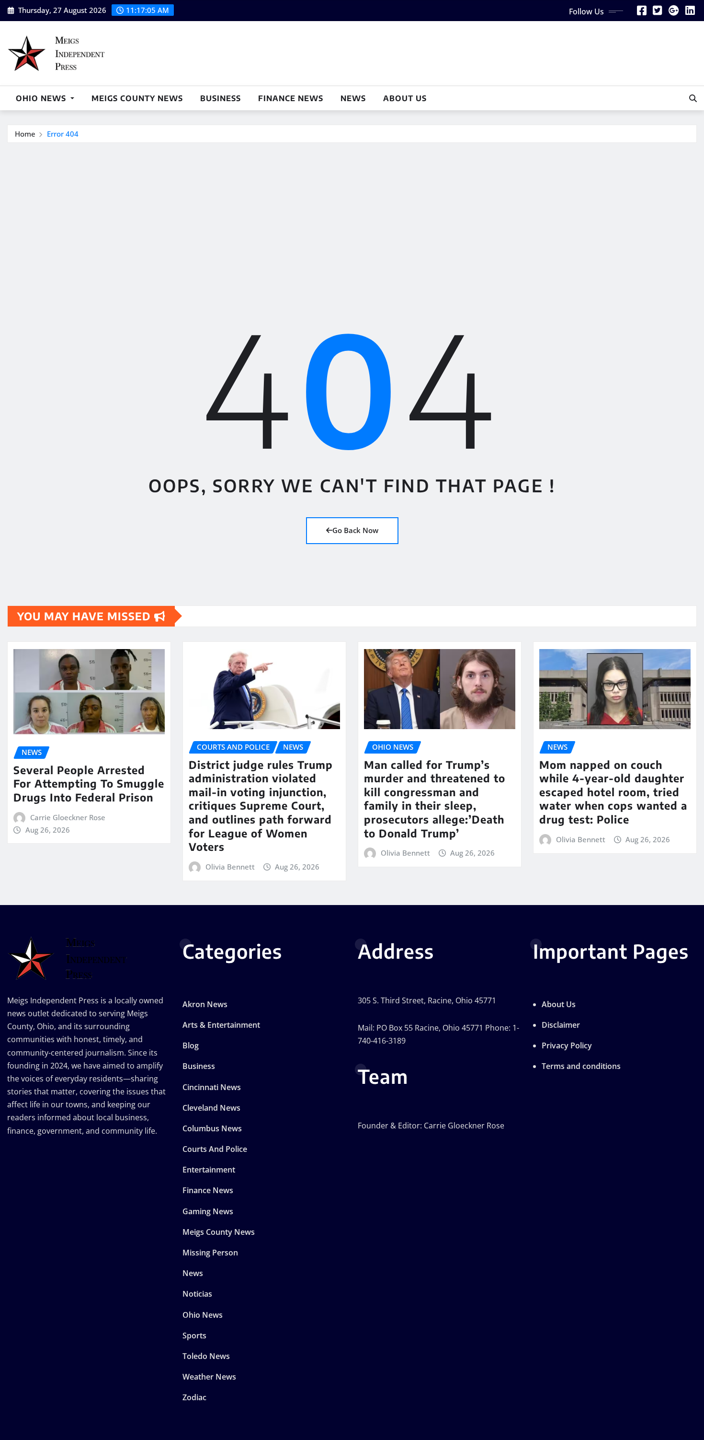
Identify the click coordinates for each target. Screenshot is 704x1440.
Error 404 (63, 134)
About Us (405, 98)
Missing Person (210, 1252)
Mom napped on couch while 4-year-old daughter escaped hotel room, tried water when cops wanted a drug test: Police (613, 792)
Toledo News (206, 1356)
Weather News (209, 1376)
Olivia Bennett (230, 866)
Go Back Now (355, 530)
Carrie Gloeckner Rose (67, 817)
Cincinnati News (211, 1087)
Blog (190, 1045)
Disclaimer (561, 1025)
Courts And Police (214, 1149)
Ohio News (42, 98)
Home (25, 134)
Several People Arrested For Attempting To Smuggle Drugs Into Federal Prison (88, 783)
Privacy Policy (567, 1045)
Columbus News (212, 1128)
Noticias (197, 1294)
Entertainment (208, 1169)
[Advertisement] (352, 215)
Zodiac (194, 1397)
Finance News (290, 98)
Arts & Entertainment (221, 1025)
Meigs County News (137, 98)
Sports (194, 1335)
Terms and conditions (581, 1066)
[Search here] (693, 98)
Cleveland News (211, 1108)
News (353, 98)
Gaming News (207, 1211)
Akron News (204, 1004)
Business (220, 98)
